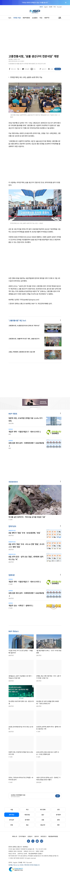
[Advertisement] (35, 38)
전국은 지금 (17, 18)
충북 (58, 820)
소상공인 (34, 18)
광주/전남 (11, 815)
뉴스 (10, 18)
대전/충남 (27, 815)
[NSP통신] (35, 11)
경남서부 (42, 825)
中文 (55, 7)
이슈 (41, 18)
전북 (11, 825)
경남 (27, 825)
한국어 (41, 7)
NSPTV (46, 18)
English (46, 7)
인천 (58, 809)
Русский (59, 7)
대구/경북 (42, 809)
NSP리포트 (26, 18)
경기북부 (27, 820)
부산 (27, 809)
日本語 (50, 7)
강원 (43, 820)
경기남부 (11, 820)
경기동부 (58, 815)
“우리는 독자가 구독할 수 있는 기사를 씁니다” (35, 2)
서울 (11, 809)
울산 (43, 815)
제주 (58, 825)
